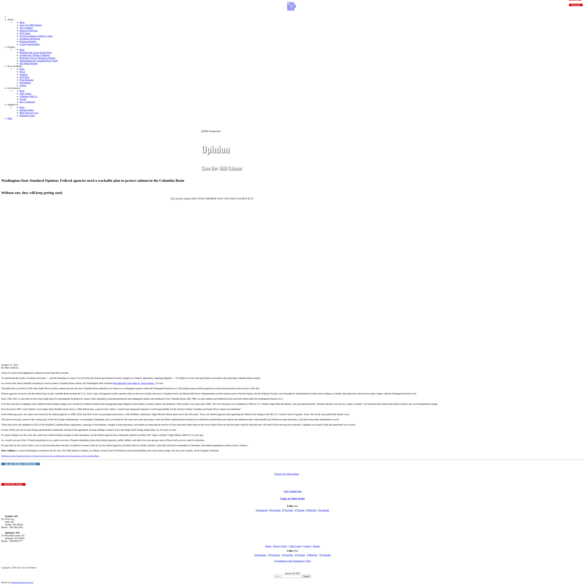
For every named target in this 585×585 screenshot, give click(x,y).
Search (306, 576)
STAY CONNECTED (292, 492)
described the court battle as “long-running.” (134, 383)
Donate (316, 546)
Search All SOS (292, 573)
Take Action (295, 546)
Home (268, 546)
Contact (307, 546)
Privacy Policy (280, 546)
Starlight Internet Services (22, 582)
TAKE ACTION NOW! (292, 498)
